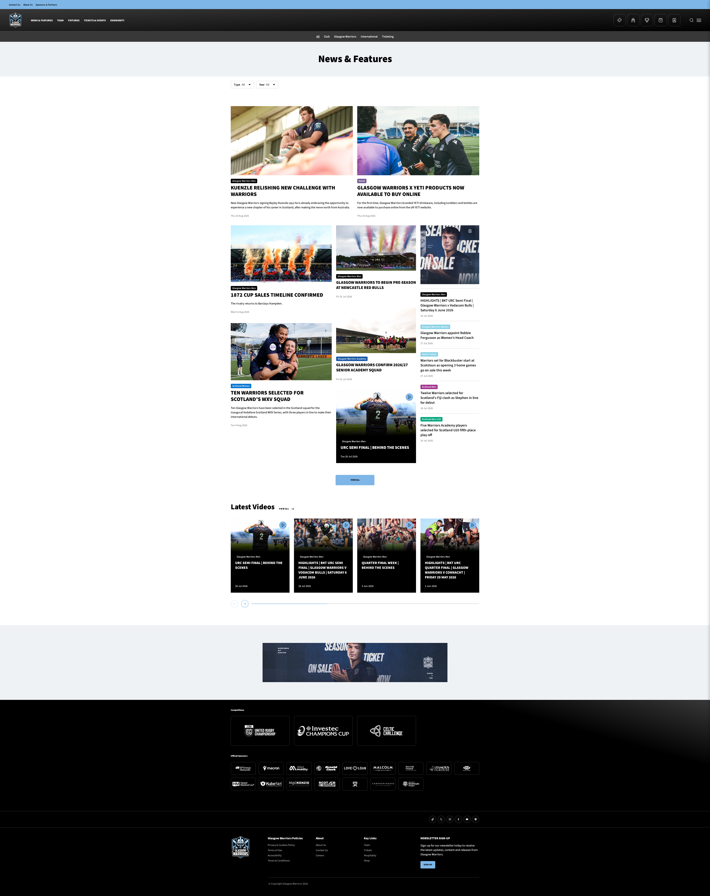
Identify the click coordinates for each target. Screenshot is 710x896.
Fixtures (74, 20)
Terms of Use (275, 850)
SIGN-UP (428, 864)
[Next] (244, 603)
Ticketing (388, 37)
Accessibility (275, 855)
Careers (320, 855)
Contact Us (14, 4)
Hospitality (370, 855)
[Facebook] (458, 819)
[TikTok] (432, 819)
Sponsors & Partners (46, 4)
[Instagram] (450, 819)
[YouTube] (467, 819)
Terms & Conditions (279, 861)
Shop (367, 861)
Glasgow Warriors (345, 37)
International (369, 37)
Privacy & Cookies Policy (281, 845)
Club (327, 37)
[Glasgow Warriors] (15, 20)
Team (60, 20)
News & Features (42, 20)
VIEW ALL (355, 480)
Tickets (368, 850)
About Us (28, 4)
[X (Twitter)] (441, 819)
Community (117, 20)
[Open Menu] (699, 20)
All (318, 37)
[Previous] (235, 603)
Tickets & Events (95, 20)
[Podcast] (475, 819)
